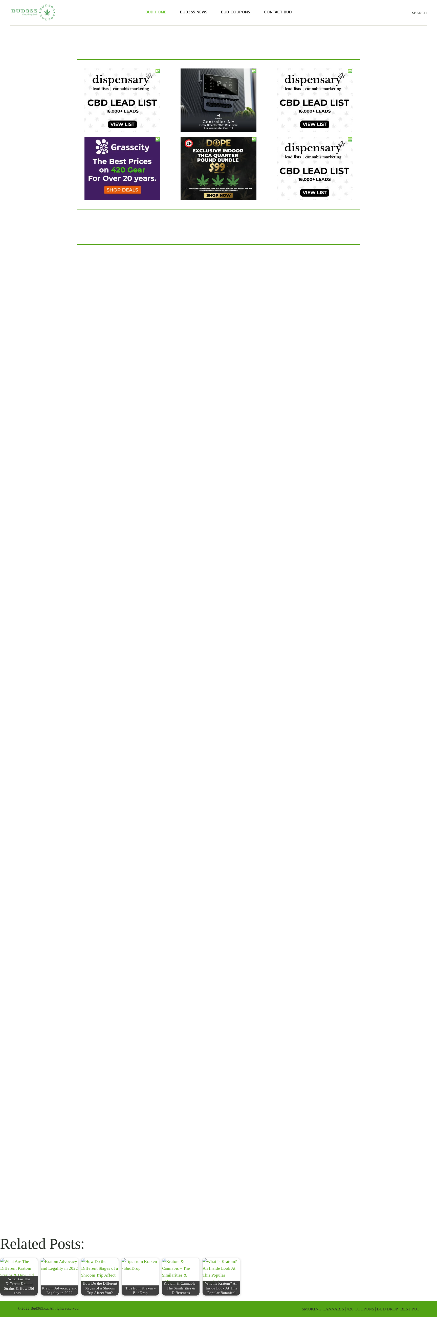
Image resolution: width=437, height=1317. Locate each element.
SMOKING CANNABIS (323, 1309)
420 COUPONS (360, 1309)
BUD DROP (387, 1309)
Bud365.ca (39, 1308)
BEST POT (409, 1309)
